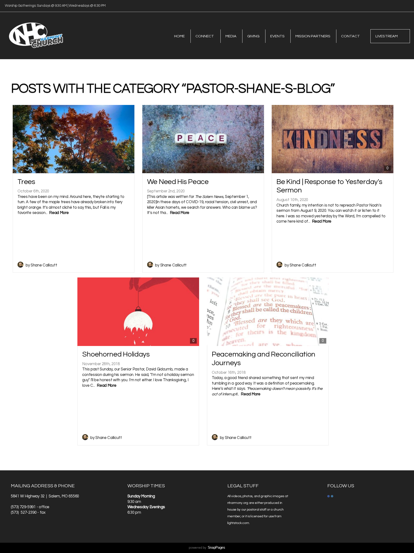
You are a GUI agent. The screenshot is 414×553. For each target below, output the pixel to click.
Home (179, 36)
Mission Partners (312, 36)
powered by (207, 547)
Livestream (386, 36)
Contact (350, 36)
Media (230, 36)
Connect (205, 36)
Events (277, 36)
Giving (253, 36)
